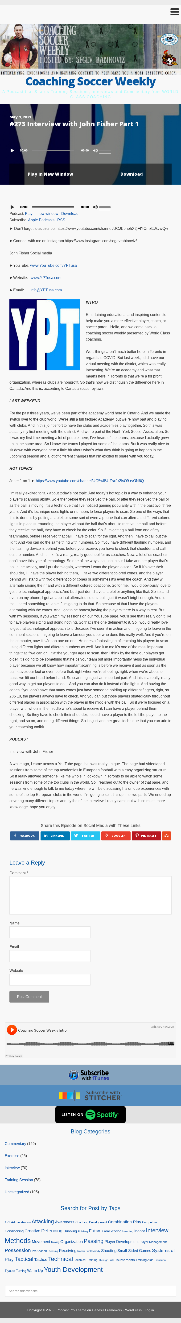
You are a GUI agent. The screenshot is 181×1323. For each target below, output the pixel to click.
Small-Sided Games (134, 1251)
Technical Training (86, 1260)
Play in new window (41, 214)
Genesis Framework (107, 1310)
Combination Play (124, 1221)
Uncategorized (17, 1192)
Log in (149, 1310)
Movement (41, 1241)
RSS (61, 220)
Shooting (108, 1250)
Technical (60, 1259)
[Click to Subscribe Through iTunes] (90, 1075)
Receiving (67, 1250)
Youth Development (73, 1269)
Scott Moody (93, 1251)
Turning (21, 1271)
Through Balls (106, 1260)
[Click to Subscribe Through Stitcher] (90, 1095)
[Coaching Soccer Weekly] (90, 72)
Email (14, 947)
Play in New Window (50, 174)
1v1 (7, 1222)
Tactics (40, 1259)
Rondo (81, 1251)
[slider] (106, 150)
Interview (12, 1168)
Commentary (15, 1144)
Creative (32, 1231)
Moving (55, 1242)
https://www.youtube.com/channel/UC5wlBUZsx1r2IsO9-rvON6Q (90, 481)
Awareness (64, 1222)
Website (16, 970)
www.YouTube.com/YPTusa (53, 265)
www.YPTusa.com (46, 278)
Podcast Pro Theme (71, 1310)
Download (131, 174)
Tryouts (10, 1271)
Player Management (153, 1242)
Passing (93, 1241)
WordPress (133, 1310)
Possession (18, 1250)
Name (14, 923)
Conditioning (14, 1231)
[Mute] (95, 150)
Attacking (43, 1222)
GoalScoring (111, 1231)
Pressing (53, 1251)
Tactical (24, 1259)
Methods (18, 1240)
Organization (71, 1241)
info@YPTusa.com (46, 290)
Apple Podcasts (41, 220)
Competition (150, 1222)
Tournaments (125, 1260)
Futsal (95, 1230)
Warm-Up (35, 1271)
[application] (90, 149)
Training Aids (144, 1260)
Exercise (12, 1156)
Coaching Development (91, 1222)
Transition (160, 1260)
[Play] (13, 150)
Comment (18, 873)
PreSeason (39, 1251)
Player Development (121, 1242)
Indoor (139, 1231)
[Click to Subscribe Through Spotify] (90, 1114)
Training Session (19, 1180)
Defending (51, 1230)
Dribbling (70, 1231)
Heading (127, 1231)
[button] (90, 12)
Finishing (83, 1231)
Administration (21, 1222)
